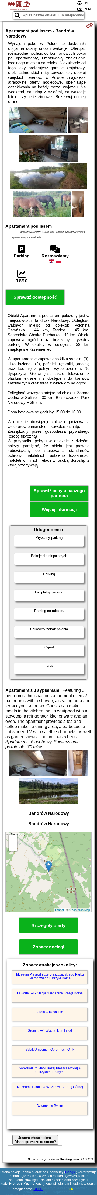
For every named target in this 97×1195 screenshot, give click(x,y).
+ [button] (13, 839)
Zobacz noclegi (48, 947)
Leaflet (59, 910)
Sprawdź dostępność (35, 297)
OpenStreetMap (79, 910)
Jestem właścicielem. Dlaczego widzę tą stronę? (35, 1140)
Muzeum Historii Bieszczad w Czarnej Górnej (50, 1087)
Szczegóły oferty (48, 925)
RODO (38, 1189)
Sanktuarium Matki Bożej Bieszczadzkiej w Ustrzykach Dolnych (50, 1070)
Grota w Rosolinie (50, 1012)
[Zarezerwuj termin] (89, 25)
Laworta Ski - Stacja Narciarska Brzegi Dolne (50, 993)
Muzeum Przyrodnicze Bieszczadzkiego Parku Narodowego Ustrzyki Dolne (50, 976)
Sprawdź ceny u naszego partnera (59, 493)
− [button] (13, 847)
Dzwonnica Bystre (50, 1106)
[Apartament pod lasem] (38, 121)
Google (70, 1172)
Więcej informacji (59, 509)
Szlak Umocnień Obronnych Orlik (50, 1049)
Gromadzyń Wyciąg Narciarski (50, 1031)
